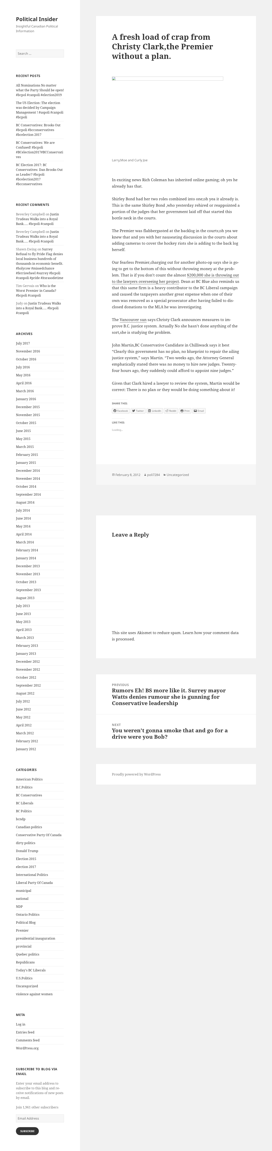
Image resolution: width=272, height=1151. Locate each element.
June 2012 (23, 709)
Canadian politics (29, 827)
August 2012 (25, 693)
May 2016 (23, 375)
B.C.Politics (24, 787)
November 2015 (28, 415)
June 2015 (23, 431)
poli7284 (153, 475)
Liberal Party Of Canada (34, 883)
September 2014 (28, 494)
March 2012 (25, 733)
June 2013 (23, 614)
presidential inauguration (35, 938)
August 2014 (25, 502)
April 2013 (24, 630)
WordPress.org (27, 1048)
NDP (19, 906)
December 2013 (28, 566)
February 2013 (27, 645)
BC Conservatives (29, 795)
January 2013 (26, 653)
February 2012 (27, 741)
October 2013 (26, 582)
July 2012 (23, 701)
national (22, 898)
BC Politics (24, 811)
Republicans (25, 962)
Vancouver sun (133, 319)
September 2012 (28, 685)
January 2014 (26, 558)
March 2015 (25, 447)
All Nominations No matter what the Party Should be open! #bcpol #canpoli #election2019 (40, 90)
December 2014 (28, 470)
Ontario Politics (27, 914)
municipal (23, 890)
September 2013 (28, 590)
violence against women (34, 994)
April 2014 (24, 534)
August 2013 (25, 598)
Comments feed (28, 1040)
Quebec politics (27, 954)
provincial (23, 946)
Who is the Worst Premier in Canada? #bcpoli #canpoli (36, 291)
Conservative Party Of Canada (39, 835)
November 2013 (28, 574)
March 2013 (25, 637)
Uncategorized (27, 986)
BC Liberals (24, 803)
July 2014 (23, 510)
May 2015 (23, 439)
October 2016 (26, 359)
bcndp (20, 819)
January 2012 (26, 749)
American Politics (29, 779)
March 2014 (25, 542)
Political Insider (37, 19)
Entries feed (25, 1032)
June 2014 (23, 518)
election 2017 (26, 867)
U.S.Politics (24, 978)
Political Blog (26, 922)
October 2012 (26, 677)
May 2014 (23, 526)
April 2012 (24, 725)
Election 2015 (26, 859)
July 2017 (23, 343)
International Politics (32, 875)
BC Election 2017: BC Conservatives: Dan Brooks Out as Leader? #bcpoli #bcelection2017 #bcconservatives (39, 174)
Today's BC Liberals (31, 970)
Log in (20, 1024)
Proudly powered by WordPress (136, 774)
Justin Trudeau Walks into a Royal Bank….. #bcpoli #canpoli (37, 219)
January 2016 (26, 399)
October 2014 (26, 486)
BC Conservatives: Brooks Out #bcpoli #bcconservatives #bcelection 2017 (38, 130)
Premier (22, 930)
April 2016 (24, 383)
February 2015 (27, 454)
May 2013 (23, 622)
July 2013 (23, 606)
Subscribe (27, 1131)
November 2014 (28, 478)
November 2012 (28, 669)
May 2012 (23, 717)
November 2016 (28, 351)
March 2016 (25, 391)
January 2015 (26, 462)
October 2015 (26, 423)
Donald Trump (27, 851)
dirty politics (25, 843)
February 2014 (27, 550)
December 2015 (28, 407)
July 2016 (23, 367)
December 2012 (28, 661)
